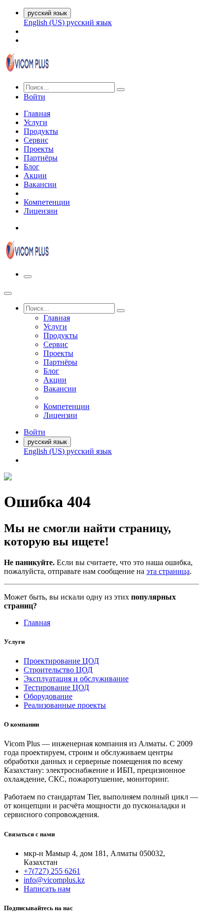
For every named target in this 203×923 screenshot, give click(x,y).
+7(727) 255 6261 (52, 871)
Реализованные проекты (65, 705)
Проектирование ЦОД (61, 661)
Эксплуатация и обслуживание (76, 678)
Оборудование (48, 696)
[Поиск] (121, 89)
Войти (34, 97)
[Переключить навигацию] (28, 276)
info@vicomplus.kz (54, 880)
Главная (37, 622)
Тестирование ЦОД (56, 687)
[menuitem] (45, 22)
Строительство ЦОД (58, 670)
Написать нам (47, 889)
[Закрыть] (8, 293)
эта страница (168, 571)
